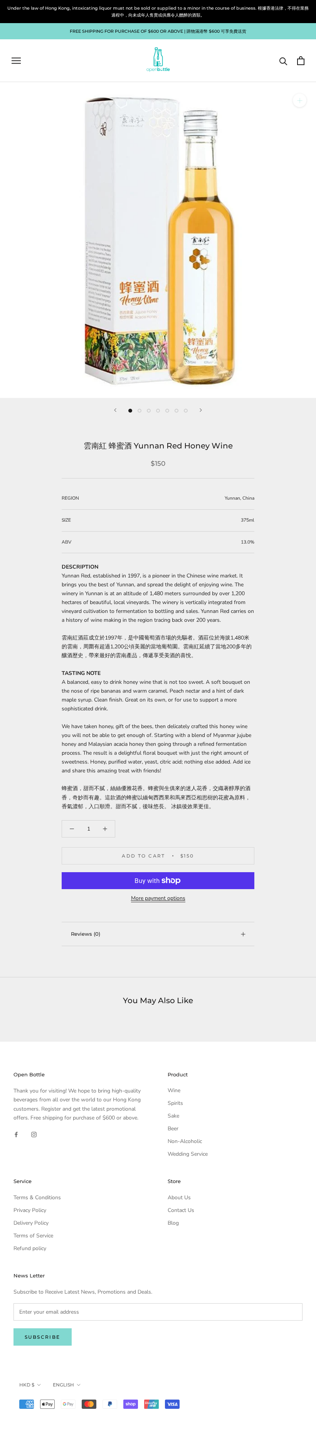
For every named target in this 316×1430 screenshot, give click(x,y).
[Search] (283, 61)
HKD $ (26, 1385)
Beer (173, 1128)
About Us (179, 1197)
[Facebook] (16, 1134)
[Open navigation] (16, 60)
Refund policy (29, 1248)
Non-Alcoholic (185, 1141)
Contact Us (181, 1210)
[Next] (201, 410)
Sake (173, 1115)
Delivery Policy (31, 1223)
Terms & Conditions (37, 1197)
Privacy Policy (29, 1210)
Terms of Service (33, 1235)
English (63, 1385)
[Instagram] (34, 1134)
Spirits (175, 1103)
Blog (173, 1223)
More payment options (158, 898)
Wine (174, 1090)
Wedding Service (188, 1154)
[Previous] (115, 410)
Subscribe (43, 1337)
